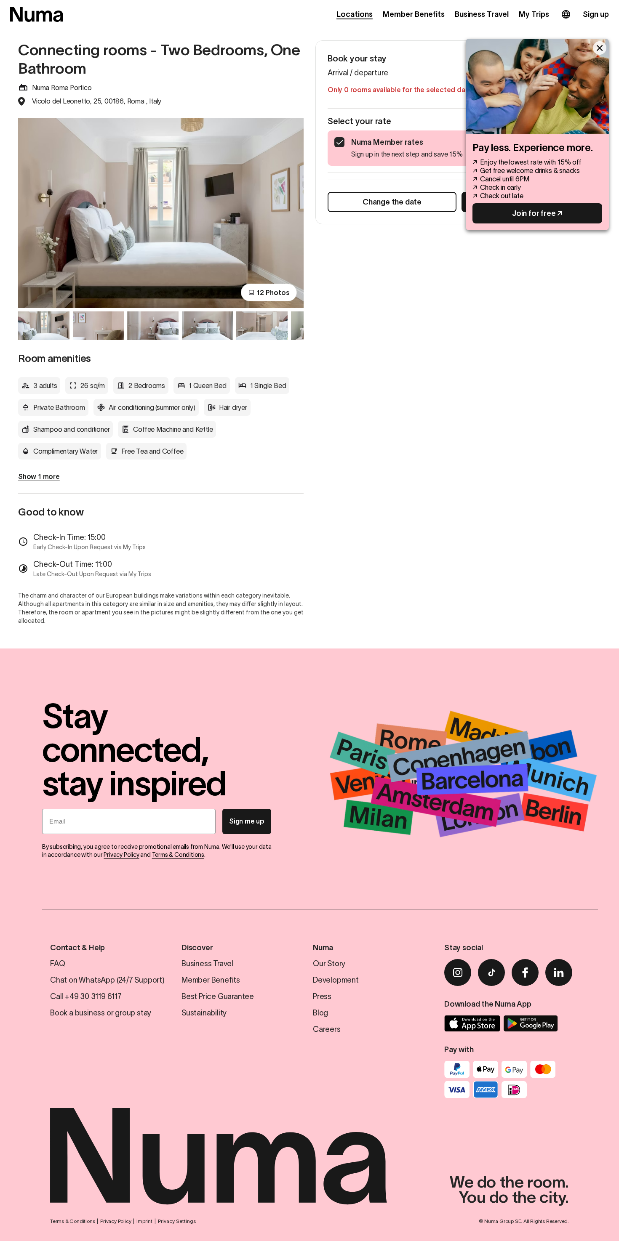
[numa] (36, 14)
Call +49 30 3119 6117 (86, 996)
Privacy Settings (177, 1221)
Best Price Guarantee (217, 996)
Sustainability (204, 1013)
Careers (327, 1029)
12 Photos (273, 292)
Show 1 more (39, 476)
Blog (320, 1013)
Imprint (144, 1221)
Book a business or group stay (100, 1013)
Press (322, 996)
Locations (354, 14)
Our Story (329, 963)
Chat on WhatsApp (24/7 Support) (107, 980)
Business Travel (482, 14)
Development (336, 980)
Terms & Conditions (178, 854)
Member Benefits (414, 14)
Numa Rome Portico (62, 87)
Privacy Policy (121, 854)
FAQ (57, 963)
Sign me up (246, 821)
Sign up (596, 14)
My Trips (534, 14)
